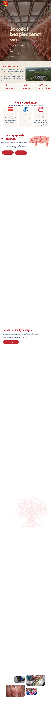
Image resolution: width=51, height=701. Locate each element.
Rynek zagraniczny (25, 114)
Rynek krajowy (10, 114)
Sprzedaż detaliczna (41, 114)
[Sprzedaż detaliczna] (40, 109)
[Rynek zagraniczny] (25, 109)
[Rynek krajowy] (10, 109)
